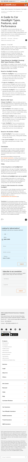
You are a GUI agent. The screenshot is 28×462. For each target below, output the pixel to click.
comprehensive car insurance (9, 196)
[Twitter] (11, 329)
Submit (22, 264)
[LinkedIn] (20, 329)
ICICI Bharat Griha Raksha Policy (8, 360)
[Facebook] (2, 329)
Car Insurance (17, 9)
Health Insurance (5, 348)
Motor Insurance (9, 9)
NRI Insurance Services (6, 352)
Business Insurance (6, 354)
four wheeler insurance (7, 158)
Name (4, 246)
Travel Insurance (5, 350)
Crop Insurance (5, 356)
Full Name (6, 278)
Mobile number (7, 252)
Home (2, 9)
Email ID (6, 284)
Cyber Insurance (5, 358)
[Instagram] (6, 329)
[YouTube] (15, 329)
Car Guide (24, 9)
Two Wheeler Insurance (7, 346)
